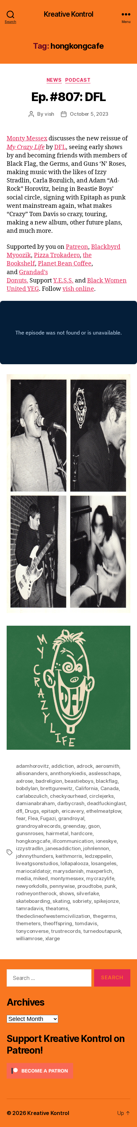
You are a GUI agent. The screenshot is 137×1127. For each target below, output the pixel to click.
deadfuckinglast (106, 803)
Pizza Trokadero (57, 255)
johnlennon (96, 848)
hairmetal (57, 833)
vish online (78, 289)
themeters (28, 923)
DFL (60, 147)
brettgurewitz (56, 788)
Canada (109, 788)
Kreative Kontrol (68, 14)
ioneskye (106, 841)
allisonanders (32, 773)
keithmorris (69, 856)
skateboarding (33, 901)
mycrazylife (100, 878)
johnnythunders (34, 856)
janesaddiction (63, 848)
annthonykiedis (68, 773)
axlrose (24, 781)
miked (40, 878)
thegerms (104, 916)
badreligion (49, 781)
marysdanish (68, 871)
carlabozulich (32, 796)
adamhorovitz (32, 766)
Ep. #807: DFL (68, 96)
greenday (74, 826)
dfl (19, 811)
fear (20, 818)
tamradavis (29, 908)
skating (61, 901)
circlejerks (101, 796)
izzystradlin (29, 848)
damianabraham (35, 803)
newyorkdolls (31, 886)
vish (49, 114)
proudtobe (89, 886)
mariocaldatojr (33, 871)
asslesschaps (104, 773)
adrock (84, 766)
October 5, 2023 (89, 114)
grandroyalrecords (38, 826)
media (23, 878)
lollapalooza (74, 863)
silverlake (87, 893)
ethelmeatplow (103, 811)
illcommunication (73, 841)
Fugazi (48, 818)
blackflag (107, 781)
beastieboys (79, 781)
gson (94, 826)
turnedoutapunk (102, 931)
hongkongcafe (33, 841)
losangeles (103, 863)
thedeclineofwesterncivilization (53, 916)
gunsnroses (29, 833)
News (54, 80)
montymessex (67, 878)
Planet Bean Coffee (64, 263)
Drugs (32, 811)
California (86, 788)
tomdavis (86, 923)
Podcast (78, 80)
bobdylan (27, 788)
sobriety (81, 901)
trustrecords (65, 931)
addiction (62, 766)
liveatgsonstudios (37, 863)
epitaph (50, 811)
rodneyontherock (36, 893)
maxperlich (99, 871)
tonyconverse (32, 931)
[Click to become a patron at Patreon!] (68, 1071)
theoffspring (57, 923)
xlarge (52, 938)
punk (110, 886)
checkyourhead (68, 796)
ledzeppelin (98, 856)
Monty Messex (27, 138)
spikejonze (106, 901)
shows (66, 893)
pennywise (62, 886)
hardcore (81, 833)
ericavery (73, 811)
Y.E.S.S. (63, 281)
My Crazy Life (26, 147)
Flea (33, 818)
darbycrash (70, 803)
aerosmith (107, 766)
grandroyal (71, 818)
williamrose (29, 938)
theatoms (57, 908)
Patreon (77, 247)
